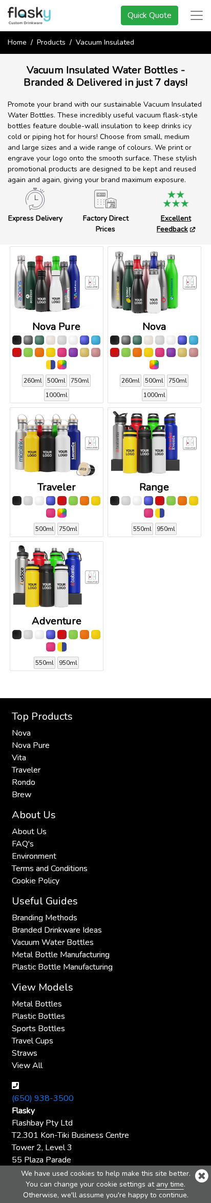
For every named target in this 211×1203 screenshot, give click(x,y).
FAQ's (23, 844)
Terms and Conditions (50, 868)
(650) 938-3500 (43, 1098)
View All (27, 1065)
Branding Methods (44, 917)
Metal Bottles (37, 1004)
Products (51, 42)
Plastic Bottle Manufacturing (62, 967)
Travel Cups (32, 1041)
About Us (29, 831)
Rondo (23, 782)
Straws (24, 1053)
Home (17, 42)
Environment (34, 856)
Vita (19, 757)
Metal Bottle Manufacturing (61, 954)
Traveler (26, 770)
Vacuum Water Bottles (53, 942)
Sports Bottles (38, 1028)
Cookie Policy (35, 880)
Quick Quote (150, 15)
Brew (21, 794)
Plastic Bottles (38, 1016)
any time (170, 1184)
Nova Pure (31, 745)
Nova (21, 733)
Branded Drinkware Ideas (57, 930)
